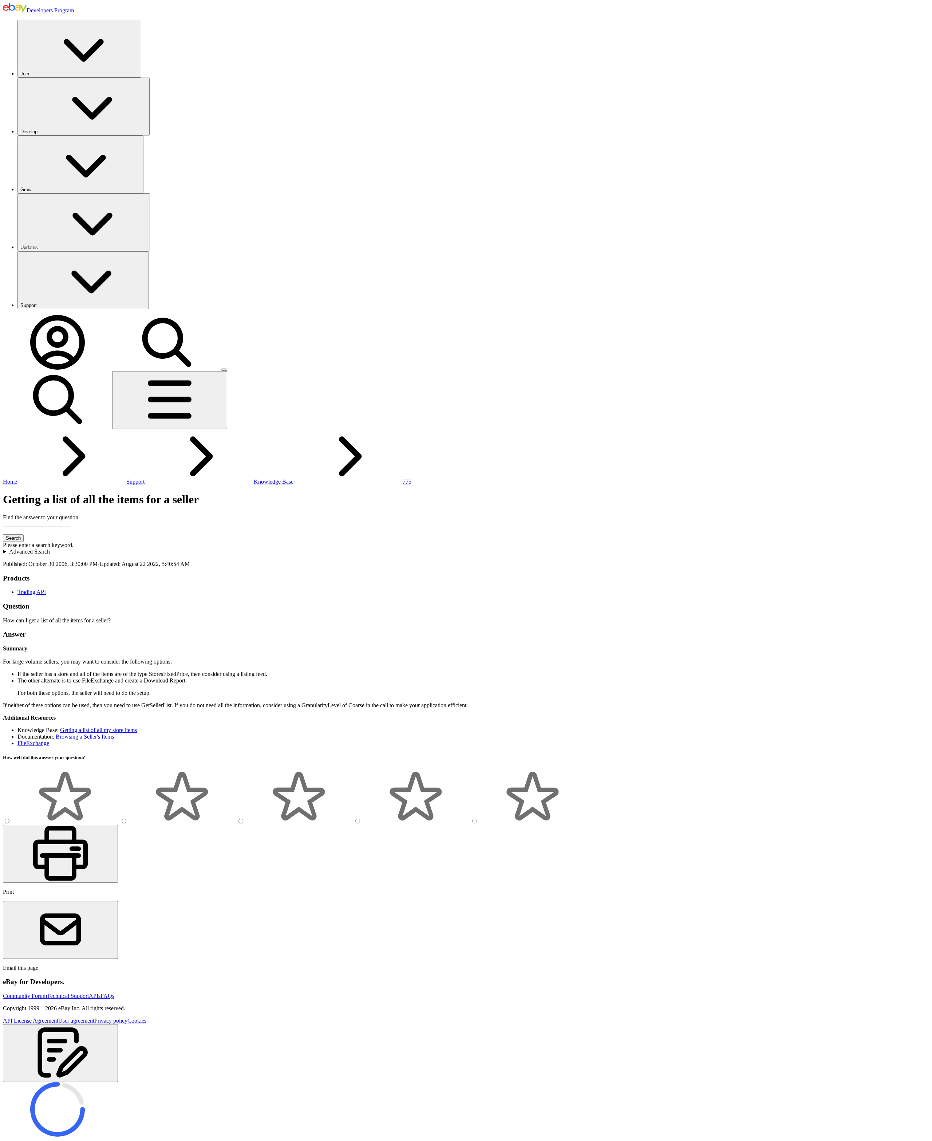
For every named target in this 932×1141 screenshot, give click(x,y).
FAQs (107, 996)
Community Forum (25, 996)
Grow (25, 189)
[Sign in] (57, 368)
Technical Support (68, 996)
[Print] (60, 854)
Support (28, 305)
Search (13, 538)
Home (10, 482)
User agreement (76, 1021)
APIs (94, 996)
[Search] (166, 368)
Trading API (31, 592)
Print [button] (8, 892)
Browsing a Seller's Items (85, 736)
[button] (60, 1053)
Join (24, 73)
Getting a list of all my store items (98, 730)
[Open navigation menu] (169, 400)
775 (407, 482)
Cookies (136, 1021)
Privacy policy (110, 1021)
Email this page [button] (20, 968)
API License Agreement (30, 1021)
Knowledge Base (273, 482)
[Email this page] (60, 930)
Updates (29, 247)
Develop (28, 131)
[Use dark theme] (224, 370)
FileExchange (33, 743)
